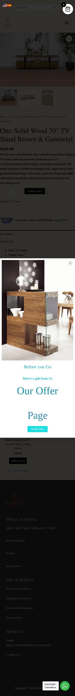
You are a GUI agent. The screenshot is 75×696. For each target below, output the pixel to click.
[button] (70, 263)
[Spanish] (9, 5)
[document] (37, 348)
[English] (5, 5)
